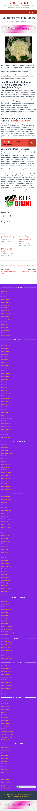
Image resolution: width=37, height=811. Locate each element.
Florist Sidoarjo (5, 574)
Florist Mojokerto (5, 541)
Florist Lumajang (5, 527)
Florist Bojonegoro (6, 508)
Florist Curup (4, 615)
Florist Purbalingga (6, 401)
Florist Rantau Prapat (6, 650)
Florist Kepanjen (5, 538)
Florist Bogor (4, 322)
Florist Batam (4, 623)
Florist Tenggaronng (6, 685)
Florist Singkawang (6, 680)
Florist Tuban (4, 585)
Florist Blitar (4, 502)
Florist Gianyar (5, 764)
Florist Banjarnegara (6, 343)
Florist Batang (5, 351)
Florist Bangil (4, 560)
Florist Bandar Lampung (7, 632)
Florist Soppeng (5, 726)
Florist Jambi (4, 607)
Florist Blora (4, 297)
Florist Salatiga (5, 432)
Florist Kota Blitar (5, 594)
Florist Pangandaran (6, 302)
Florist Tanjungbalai (6, 656)
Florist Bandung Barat (7, 453)
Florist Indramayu (5, 464)
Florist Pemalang (5, 398)
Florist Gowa (4, 729)
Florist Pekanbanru (6, 609)
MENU (32, 12)
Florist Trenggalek (6, 313)
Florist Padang (5, 604)
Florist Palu (4, 701)
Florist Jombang (5, 519)
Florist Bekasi (5, 450)
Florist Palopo (5, 718)
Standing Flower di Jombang (28, 270)
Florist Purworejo (5, 404)
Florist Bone (4, 715)
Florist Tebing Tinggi (6, 658)
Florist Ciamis (5, 445)
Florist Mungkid (5, 387)
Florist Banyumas (6, 348)
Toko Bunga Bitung (6, 740)
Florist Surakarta (5, 435)
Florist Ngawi (4, 549)
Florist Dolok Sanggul (6, 642)
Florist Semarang (5, 330)
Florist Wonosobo (5, 423)
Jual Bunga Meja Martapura (27, 265)
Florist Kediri (4, 521)
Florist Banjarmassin (6, 677)
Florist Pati (4, 291)
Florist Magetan (5, 533)
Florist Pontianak (5, 668)
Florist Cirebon (5, 459)
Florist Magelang (5, 396)
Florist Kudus (4, 385)
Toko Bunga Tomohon (7, 734)
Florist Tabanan (5, 772)
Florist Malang (5, 535)
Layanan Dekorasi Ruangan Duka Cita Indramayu (6, 250)
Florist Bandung (5, 327)
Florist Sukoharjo (5, 308)
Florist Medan (4, 612)
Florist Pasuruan (5, 558)
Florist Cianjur (5, 456)
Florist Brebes (5, 316)
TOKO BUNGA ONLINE (18, 3)
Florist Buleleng (5, 761)
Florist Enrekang (5, 723)
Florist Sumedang (6, 486)
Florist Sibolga (5, 653)
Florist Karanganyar (6, 319)
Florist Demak (5, 365)
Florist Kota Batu (5, 591)
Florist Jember (5, 516)
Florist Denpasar (5, 750)
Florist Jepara (4, 371)
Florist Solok (4, 601)
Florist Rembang (5, 407)
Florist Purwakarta (6, 478)
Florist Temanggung (6, 418)
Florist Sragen (5, 410)
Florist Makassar (5, 706)
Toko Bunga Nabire (6, 788)
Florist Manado (5, 709)
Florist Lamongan (5, 524)
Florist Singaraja (5, 747)
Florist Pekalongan (6, 393)
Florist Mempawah (6, 691)
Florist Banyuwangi (6, 499)
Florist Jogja (4, 324)
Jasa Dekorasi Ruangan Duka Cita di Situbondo (8, 237)
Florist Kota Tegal (6, 437)
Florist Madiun (5, 294)
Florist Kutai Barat (6, 688)
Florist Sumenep (5, 580)
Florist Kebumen (5, 299)
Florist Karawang (5, 467)
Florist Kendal (5, 379)
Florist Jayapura (5, 782)
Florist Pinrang (5, 720)
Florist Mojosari (5, 544)
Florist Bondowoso (6, 510)
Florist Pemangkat (6, 694)
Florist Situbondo (5, 577)
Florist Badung (5, 755)
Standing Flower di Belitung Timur (8, 271)
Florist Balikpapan (6, 666)
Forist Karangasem (6, 753)
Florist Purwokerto (6, 346)
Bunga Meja (12, 265)
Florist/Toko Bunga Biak (7, 785)
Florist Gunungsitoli (6, 647)
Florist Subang (5, 481)
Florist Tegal (4, 415)
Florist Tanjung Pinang (7, 626)
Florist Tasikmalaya (6, 335)
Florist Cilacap (5, 305)
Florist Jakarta (5, 333)
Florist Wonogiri (5, 421)
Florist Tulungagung (6, 588)
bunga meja (21, 94)
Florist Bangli (4, 758)
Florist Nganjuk (5, 547)
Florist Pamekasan (6, 555)
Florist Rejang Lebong (7, 621)
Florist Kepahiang (5, 618)
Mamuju (3, 712)
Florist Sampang (5, 572)
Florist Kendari (5, 704)
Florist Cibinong (5, 310)
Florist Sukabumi (5, 484)
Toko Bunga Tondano (6, 737)
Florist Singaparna (6, 489)
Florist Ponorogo (5, 563)
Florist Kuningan (5, 470)
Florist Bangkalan (5, 496)
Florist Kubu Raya (6, 682)
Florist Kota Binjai (6, 645)
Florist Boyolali (5, 357)
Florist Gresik (4, 513)
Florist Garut (4, 461)
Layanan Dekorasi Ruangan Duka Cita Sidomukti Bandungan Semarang (24, 238)
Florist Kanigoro (5, 505)
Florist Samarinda (6, 674)
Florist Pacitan (5, 552)
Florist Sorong (5, 779)
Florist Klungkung (5, 769)
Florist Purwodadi (5, 368)
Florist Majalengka (6, 472)
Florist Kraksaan (5, 569)
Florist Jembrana (5, 767)
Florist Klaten (4, 382)
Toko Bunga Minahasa (7, 731)
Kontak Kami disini (20, 120)
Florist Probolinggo (6, 566)
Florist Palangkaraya (6, 671)
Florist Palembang (6, 629)
